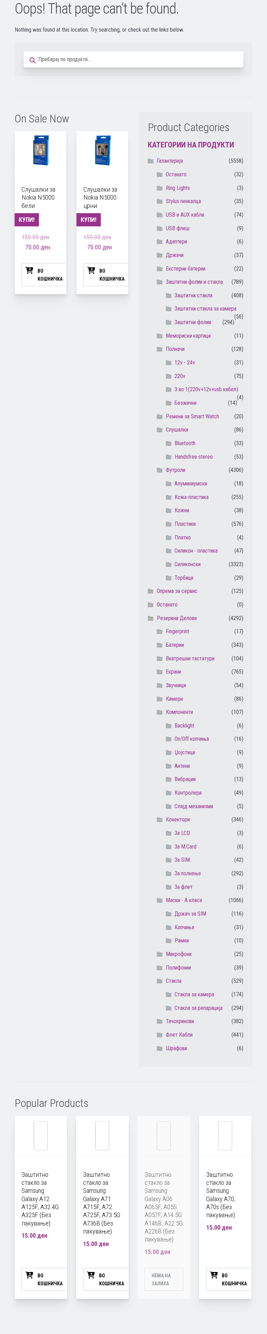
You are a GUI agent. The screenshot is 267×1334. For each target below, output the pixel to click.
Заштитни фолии (193, 322)
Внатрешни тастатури (190, 658)
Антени (182, 766)
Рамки (182, 940)
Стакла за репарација (198, 1008)
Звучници (176, 685)
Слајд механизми (194, 806)
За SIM (182, 860)
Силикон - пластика (196, 550)
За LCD (182, 833)
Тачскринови (180, 1021)
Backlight (184, 725)
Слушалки (177, 429)
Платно (183, 537)
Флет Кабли (179, 1034)
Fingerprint (177, 631)
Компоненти (179, 712)
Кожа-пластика (192, 497)
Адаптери (176, 241)
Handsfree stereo (194, 456)
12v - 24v (185, 362)
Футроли (175, 470)
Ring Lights (178, 188)
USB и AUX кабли (185, 214)
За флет (184, 887)
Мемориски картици (188, 335)
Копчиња (184, 927)
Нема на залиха (161, 1279)
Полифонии (178, 967)
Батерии (175, 645)
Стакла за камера (194, 994)
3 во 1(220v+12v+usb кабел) (206, 389)
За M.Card (185, 846)
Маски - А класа (184, 900)
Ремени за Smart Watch (192, 416)
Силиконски (188, 564)
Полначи (175, 349)
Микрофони (179, 954)
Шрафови (176, 1048)
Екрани (173, 671)
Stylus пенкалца (183, 201)
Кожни (182, 510)
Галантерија (170, 161)
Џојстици (185, 752)
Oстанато (176, 174)
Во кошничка (50, 275)
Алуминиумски (191, 483)
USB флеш (177, 228)
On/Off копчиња (192, 739)
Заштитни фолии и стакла (194, 282)
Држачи (175, 255)
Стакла (173, 981)
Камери (174, 699)
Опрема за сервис (177, 591)
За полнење (188, 873)
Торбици (184, 577)
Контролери (188, 792)
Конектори (178, 819)
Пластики (185, 524)
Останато (167, 604)
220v (180, 376)
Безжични (185, 403)
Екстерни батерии (185, 268)
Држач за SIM (190, 913)
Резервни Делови (177, 618)
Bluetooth (185, 443)
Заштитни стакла (193, 295)
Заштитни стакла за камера (205, 308)
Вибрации (185, 779)
